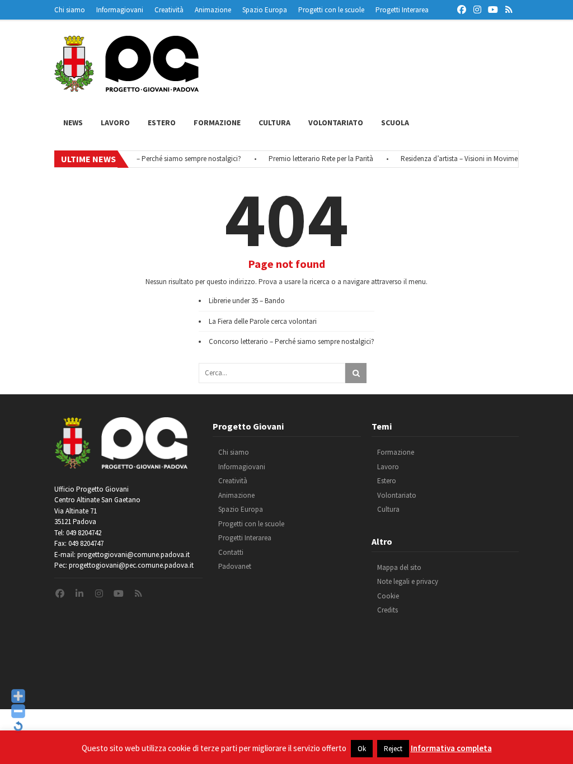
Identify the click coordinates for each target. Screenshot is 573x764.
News (73, 122)
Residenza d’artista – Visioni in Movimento (456, 158)
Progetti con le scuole (331, 10)
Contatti (230, 552)
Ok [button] (362, 748)
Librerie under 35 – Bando (247, 300)
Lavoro (115, 122)
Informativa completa (451, 748)
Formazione (217, 122)
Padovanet (234, 566)
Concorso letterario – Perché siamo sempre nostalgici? (150, 158)
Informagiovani (119, 10)
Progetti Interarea (402, 10)
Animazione (213, 10)
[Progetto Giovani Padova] (126, 87)
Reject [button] (393, 748)
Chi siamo (69, 10)
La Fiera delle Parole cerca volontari (263, 321)
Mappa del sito (399, 567)
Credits (387, 610)
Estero (162, 122)
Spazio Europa (264, 10)
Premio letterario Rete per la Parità (313, 158)
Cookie (388, 596)
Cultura (274, 122)
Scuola (395, 122)
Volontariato (335, 122)
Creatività (169, 10)
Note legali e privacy (407, 581)
